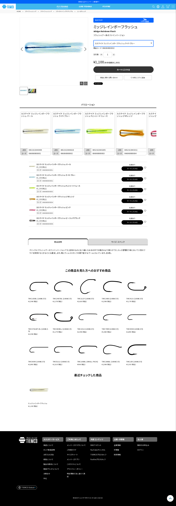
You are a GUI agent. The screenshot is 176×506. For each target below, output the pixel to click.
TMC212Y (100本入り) (85, 298)
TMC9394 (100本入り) (134, 329)
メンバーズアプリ (73, 459)
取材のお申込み (143, 445)
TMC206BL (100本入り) (111, 361)
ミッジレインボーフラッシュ (37, 403)
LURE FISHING (85, 6)
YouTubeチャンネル (97, 450)
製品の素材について (50, 464)
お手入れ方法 (48, 454)
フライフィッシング (30, 11)
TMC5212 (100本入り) (61, 361)
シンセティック (81, 11)
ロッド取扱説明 (49, 450)
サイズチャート (72, 454)
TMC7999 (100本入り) (110, 329)
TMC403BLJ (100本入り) (62, 329)
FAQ (45, 478)
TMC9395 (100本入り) (36, 361)
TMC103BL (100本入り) (37, 298)
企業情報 (117, 445)
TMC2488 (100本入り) (110, 298)
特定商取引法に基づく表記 (76, 475)
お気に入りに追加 (139, 77)
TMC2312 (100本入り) (85, 329)
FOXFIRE (106, 6)
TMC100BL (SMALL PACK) (87, 361)
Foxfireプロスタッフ (98, 459)
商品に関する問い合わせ (109, 77)
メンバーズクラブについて (76, 445)
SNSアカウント (95, 445)
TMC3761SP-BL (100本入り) (38, 330)
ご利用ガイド (71, 450)
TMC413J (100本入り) (134, 298)
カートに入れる (123, 69)
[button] (22, 49)
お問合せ (46, 473)
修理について (48, 459)
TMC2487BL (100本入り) (62, 298)
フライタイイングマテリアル (64, 11)
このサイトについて (74, 464)
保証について (48, 445)
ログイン (140, 450)
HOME (19, 11)
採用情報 (117, 454)
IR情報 (116, 450)
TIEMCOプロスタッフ (98, 454)
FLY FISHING (62, 6)
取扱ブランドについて (51, 469)
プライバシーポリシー (75, 469)
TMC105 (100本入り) (134, 361)
